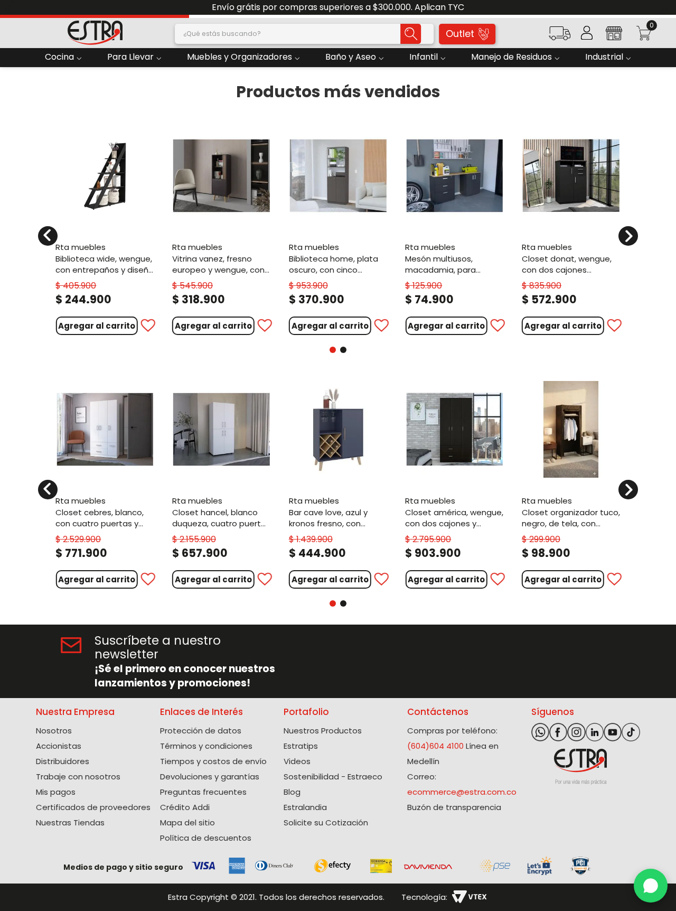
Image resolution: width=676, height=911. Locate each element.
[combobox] (304, 34)
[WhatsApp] (651, 886)
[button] (559, 36)
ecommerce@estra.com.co (462, 791)
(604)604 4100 (435, 745)
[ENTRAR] (587, 32)
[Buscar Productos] (410, 34)
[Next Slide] (664, 8)
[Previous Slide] (12, 8)
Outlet (460, 33)
